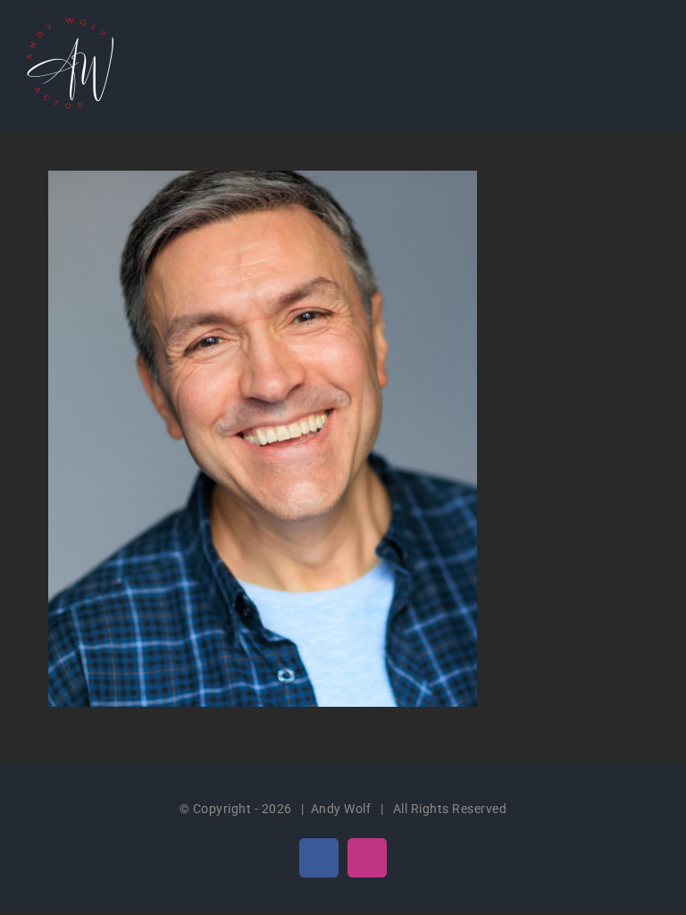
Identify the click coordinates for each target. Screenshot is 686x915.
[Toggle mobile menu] (652, 45)
